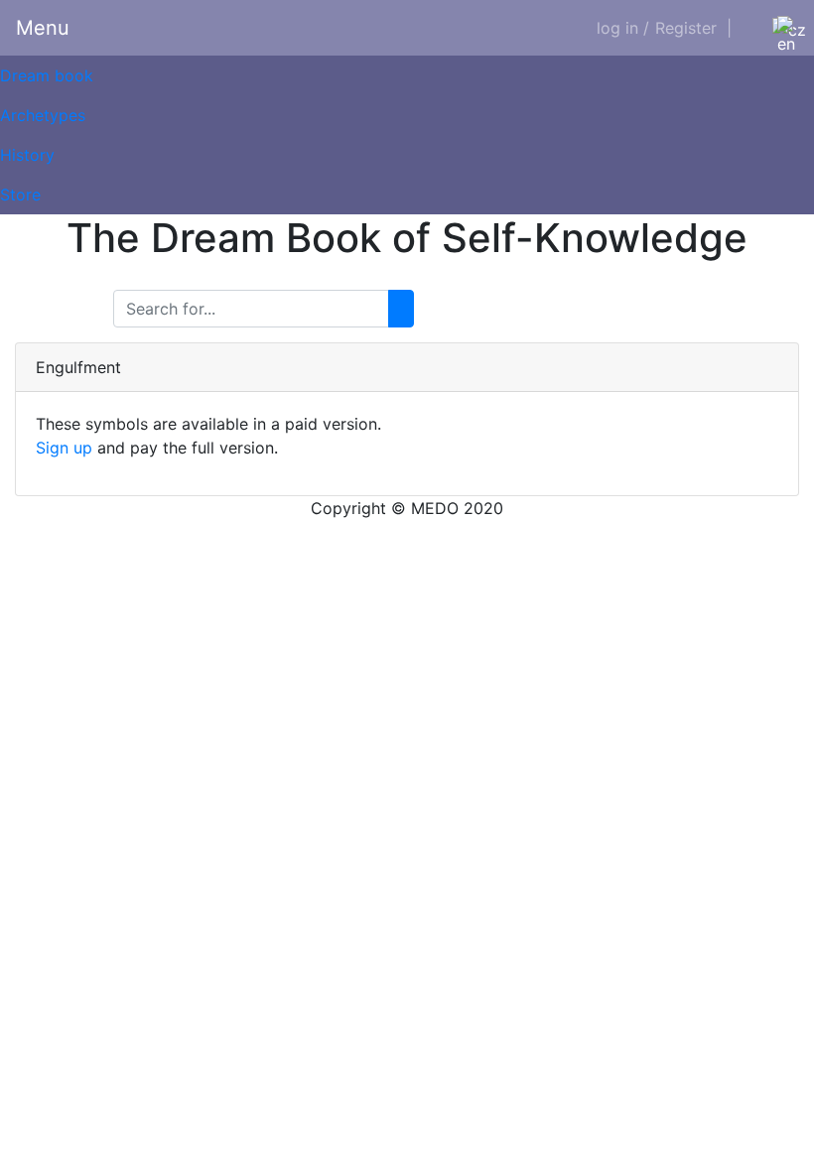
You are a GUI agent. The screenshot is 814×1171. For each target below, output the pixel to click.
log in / (623, 28)
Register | (693, 28)
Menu (42, 28)
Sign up (64, 447)
